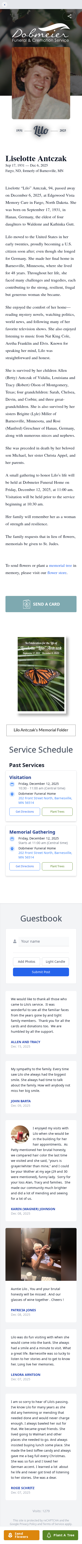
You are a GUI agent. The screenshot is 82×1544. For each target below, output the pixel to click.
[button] (41, 1254)
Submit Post (41, 972)
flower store (57, 572)
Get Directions (25, 812)
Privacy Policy (28, 1524)
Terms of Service (53, 1524)
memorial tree (60, 565)
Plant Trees (57, 812)
